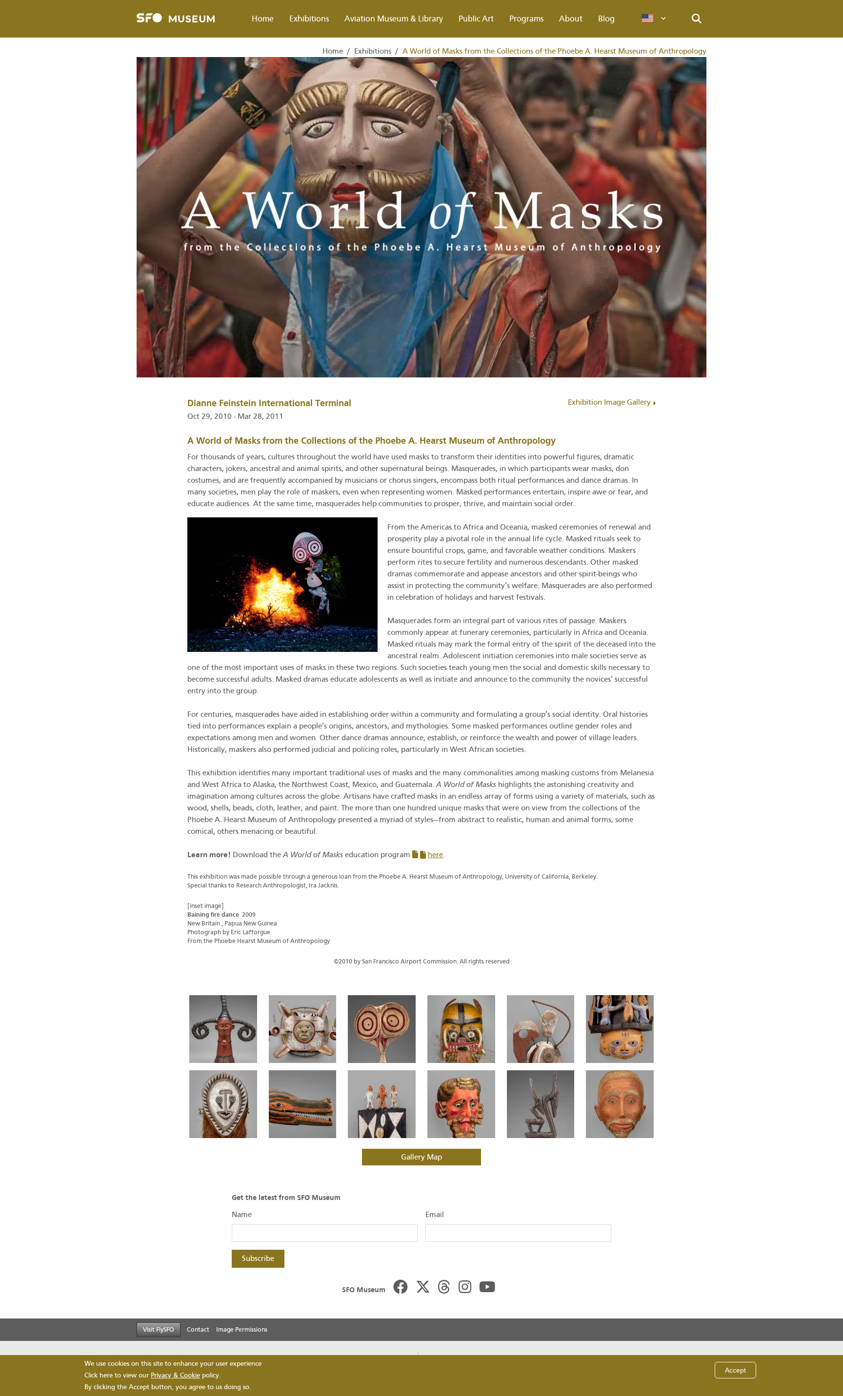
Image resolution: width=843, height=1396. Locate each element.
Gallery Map (421, 1157)
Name (242, 1214)
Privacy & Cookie (175, 1375)
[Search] (696, 19)
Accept (735, 1370)
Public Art (476, 18)
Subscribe (258, 1258)
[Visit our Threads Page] (444, 1287)
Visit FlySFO (158, 1329)
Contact (198, 1329)
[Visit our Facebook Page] (400, 1287)
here (435, 854)
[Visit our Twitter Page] (423, 1287)
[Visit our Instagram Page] (465, 1287)
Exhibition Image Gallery (610, 402)
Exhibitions (309, 18)
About (570, 18)
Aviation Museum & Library (393, 18)
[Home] (176, 18)
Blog (606, 18)
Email (434, 1214)
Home (263, 18)
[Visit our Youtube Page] (487, 1287)
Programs (526, 18)
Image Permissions (241, 1329)
